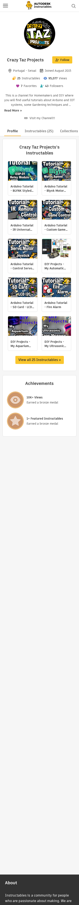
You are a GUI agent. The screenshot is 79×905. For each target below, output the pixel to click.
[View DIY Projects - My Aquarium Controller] (22, 326)
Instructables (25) (39, 131)
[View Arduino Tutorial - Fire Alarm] (56, 288)
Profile (12, 131)
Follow (64, 60)
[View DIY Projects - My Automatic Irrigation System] (56, 249)
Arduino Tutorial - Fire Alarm (55, 305)
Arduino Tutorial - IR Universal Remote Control (22, 227)
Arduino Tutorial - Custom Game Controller (55, 227)
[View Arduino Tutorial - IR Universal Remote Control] (22, 210)
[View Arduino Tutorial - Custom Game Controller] (56, 210)
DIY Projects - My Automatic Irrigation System (54, 266)
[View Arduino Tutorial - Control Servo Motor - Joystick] (22, 249)
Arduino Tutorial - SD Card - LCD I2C (22, 305)
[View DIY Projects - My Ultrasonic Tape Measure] (56, 326)
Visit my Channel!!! (42, 118)
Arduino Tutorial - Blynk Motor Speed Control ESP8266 (55, 188)
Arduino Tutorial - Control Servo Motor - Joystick (22, 266)
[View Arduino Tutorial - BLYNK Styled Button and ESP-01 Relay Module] (22, 171)
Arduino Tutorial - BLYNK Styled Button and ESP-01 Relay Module (22, 188)
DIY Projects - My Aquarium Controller (20, 344)
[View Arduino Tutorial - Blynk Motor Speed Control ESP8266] (56, 171)
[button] (5, 6)
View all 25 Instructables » (39, 359)
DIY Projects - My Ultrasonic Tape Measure (54, 344)
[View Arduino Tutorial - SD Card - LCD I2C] (22, 288)
